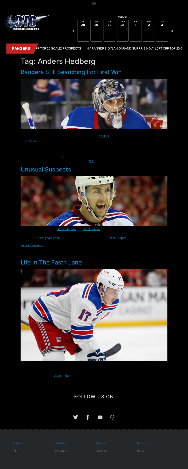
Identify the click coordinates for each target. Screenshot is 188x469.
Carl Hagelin (91, 229)
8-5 (61, 157)
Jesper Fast (62, 375)
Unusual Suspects (46, 169)
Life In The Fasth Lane (51, 262)
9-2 (91, 161)
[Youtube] (100, 417)
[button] (94, 3)
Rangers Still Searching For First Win (71, 72)
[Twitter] (75, 417)
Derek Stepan (66, 229)
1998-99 (30, 141)
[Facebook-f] (87, 417)
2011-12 (104, 136)
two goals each (49, 238)
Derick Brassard (32, 245)
